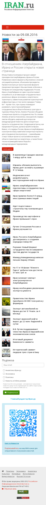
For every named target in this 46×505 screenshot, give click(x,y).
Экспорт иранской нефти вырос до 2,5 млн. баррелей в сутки (27, 321)
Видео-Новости (8, 476)
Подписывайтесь (12, 448)
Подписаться (12, 392)
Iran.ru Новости (12, 443)
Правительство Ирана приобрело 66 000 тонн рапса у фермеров (28, 301)
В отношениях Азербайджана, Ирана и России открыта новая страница (23, 67)
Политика (9, 377)
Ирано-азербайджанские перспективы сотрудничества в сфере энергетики (28, 188)
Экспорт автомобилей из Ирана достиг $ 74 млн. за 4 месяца (26, 311)
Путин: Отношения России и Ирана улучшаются (27, 227)
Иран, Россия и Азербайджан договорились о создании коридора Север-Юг (27, 239)
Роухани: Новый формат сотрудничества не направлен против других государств (28, 249)
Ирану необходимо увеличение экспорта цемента (28, 289)
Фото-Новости (28, 474)
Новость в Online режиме (15, 381)
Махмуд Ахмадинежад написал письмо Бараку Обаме (28, 258)
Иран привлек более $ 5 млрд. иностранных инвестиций (27, 197)
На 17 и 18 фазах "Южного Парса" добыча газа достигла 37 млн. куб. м (27, 270)
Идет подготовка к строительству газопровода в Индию (28, 208)
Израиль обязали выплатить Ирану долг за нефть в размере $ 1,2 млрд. (28, 167)
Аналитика (32, 471)
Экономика (10, 374)
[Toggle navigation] (7, 27)
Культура (6, 474)
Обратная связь (10, 489)
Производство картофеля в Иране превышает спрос (26, 217)
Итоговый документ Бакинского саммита (23, 340)
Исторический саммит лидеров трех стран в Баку (26, 350)
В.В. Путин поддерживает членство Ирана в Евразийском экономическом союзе (28, 331)
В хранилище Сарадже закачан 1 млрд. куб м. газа (28, 156)
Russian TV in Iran (24, 476)
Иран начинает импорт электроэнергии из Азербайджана (24, 280)
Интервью (16, 474)
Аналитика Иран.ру (13, 370)
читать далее (7, 149)
